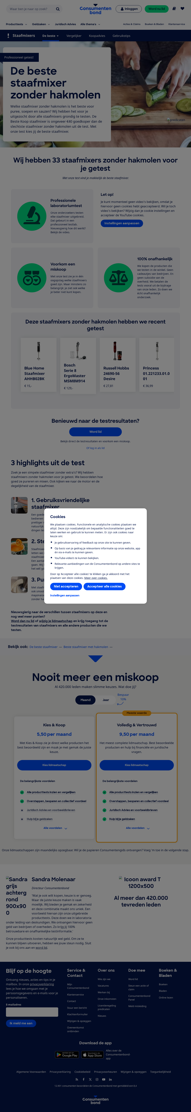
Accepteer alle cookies (104, 586)
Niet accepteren (66, 586)
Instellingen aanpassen (64, 595)
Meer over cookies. (96, 578)
